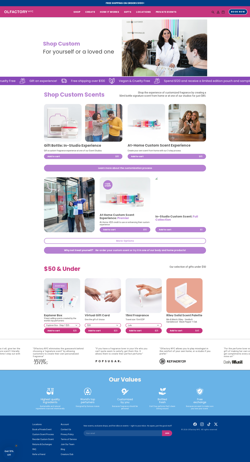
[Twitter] (216, 424)
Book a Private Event (42, 429)
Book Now (238, 11)
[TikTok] (209, 424)
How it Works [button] (109, 12)
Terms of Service (69, 439)
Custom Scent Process (43, 434)
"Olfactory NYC (191, 348)
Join (167, 433)
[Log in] (218, 12)
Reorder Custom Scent (43, 439)
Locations (37, 424)
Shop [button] (76, 12)
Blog (63, 449)
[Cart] (223, 12)
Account (65, 424)
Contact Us (66, 429)
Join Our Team (67, 444)
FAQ (34, 449)
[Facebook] (195, 424)
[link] (63, 123)
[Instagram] (202, 424)
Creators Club (67, 454)
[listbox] (62, 325)
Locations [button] (143, 12)
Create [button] (90, 12)
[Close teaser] (16, 446)
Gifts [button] (127, 12)
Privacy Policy (67, 434)
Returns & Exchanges (42, 444)
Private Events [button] (166, 12)
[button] (213, 12)
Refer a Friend (38, 454)
